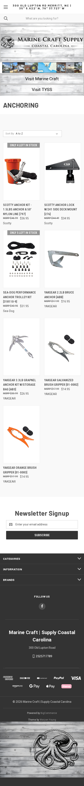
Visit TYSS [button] (42, 89)
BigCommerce (49, 713)
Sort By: (10, 133)
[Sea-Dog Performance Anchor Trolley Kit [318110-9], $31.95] (21, 259)
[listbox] (37, 134)
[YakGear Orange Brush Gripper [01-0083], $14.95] (21, 434)
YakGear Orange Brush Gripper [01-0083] (19, 470)
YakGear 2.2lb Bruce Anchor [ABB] (59, 295)
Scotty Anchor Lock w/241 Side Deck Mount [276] (60, 209)
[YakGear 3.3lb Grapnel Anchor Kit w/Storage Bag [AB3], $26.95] (21, 347)
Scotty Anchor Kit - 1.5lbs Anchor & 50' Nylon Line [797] (17, 209)
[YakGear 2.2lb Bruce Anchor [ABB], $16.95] (62, 259)
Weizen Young (48, 719)
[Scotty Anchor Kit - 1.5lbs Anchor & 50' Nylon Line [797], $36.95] (21, 171)
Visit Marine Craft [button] (42, 78)
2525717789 (44, 656)
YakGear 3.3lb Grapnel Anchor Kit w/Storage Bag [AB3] (19, 384)
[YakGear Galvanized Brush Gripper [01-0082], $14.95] (62, 347)
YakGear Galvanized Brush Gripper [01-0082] (61, 382)
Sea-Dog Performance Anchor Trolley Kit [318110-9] (19, 297)
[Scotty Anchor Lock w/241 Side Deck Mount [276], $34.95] (62, 171)
